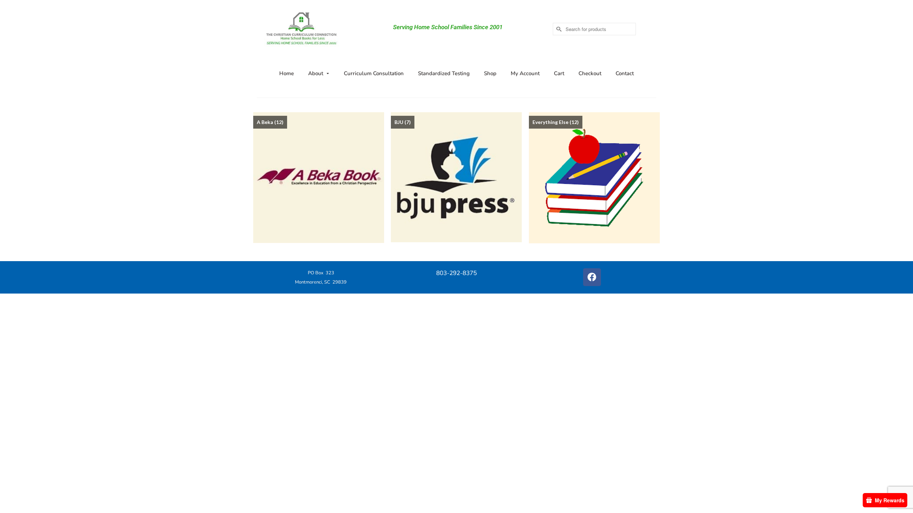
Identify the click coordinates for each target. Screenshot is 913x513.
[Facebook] (592, 277)
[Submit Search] (558, 29)
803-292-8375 (456, 273)
